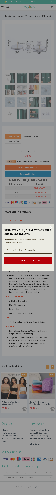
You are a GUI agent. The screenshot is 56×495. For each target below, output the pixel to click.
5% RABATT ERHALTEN (28, 260)
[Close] (51, 227)
